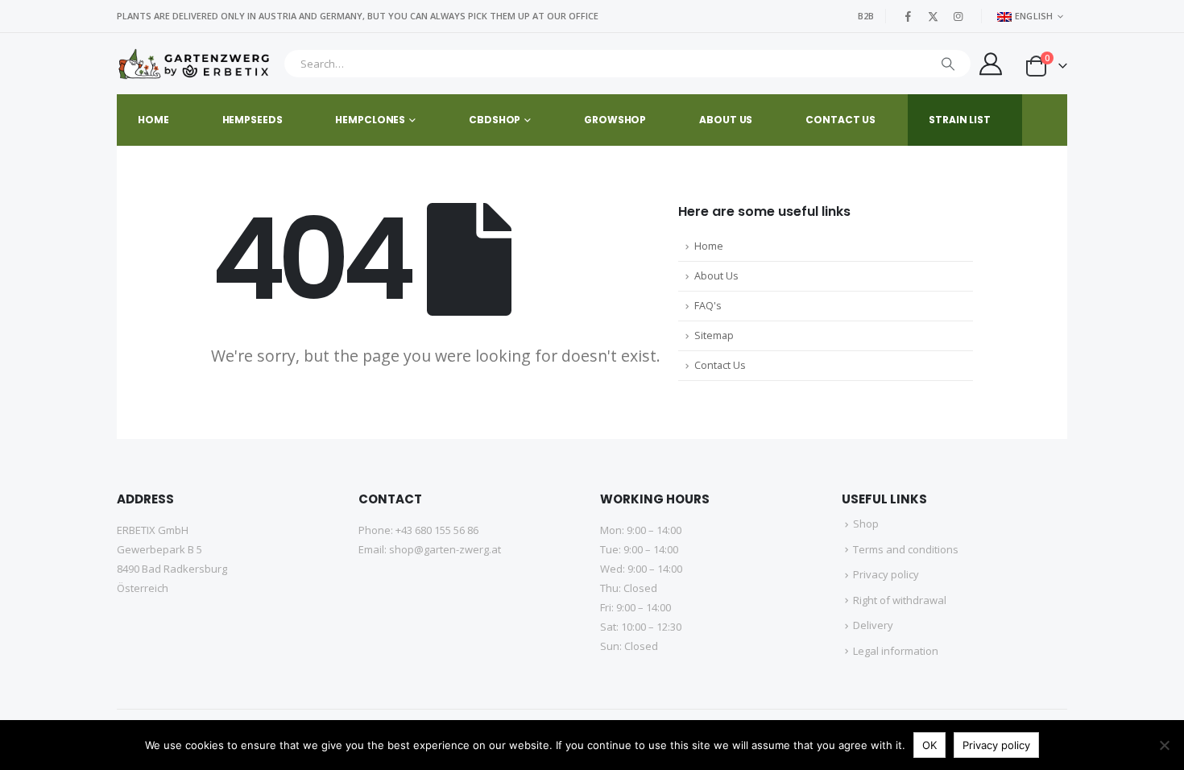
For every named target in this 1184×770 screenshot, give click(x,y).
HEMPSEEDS (252, 119)
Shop (866, 523)
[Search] (948, 63)
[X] (933, 16)
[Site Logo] (196, 64)
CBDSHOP (494, 119)
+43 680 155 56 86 (436, 530)
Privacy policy (886, 574)
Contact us (840, 119)
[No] (1164, 745)
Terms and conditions (905, 549)
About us (725, 119)
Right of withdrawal (899, 600)
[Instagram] (958, 16)
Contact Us (720, 365)
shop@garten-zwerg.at (445, 549)
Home (153, 119)
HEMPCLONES (370, 119)
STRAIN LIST (960, 119)
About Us (716, 276)
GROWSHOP (615, 119)
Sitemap (714, 335)
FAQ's (708, 306)
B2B (866, 16)
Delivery (873, 625)
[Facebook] (908, 16)
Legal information (895, 651)
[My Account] (990, 63)
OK (929, 745)
